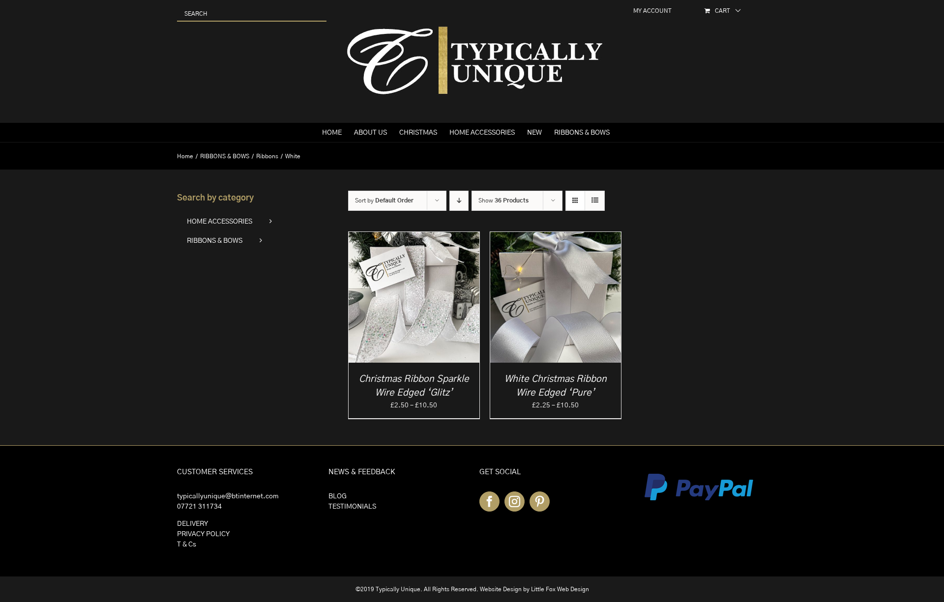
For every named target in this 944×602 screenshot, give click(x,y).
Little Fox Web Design (560, 589)
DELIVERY (192, 523)
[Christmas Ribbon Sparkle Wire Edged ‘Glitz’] (414, 236)
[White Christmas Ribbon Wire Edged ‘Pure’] (555, 236)
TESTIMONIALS (352, 506)
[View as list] (594, 200)
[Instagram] (514, 501)
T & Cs (186, 544)
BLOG (337, 496)
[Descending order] (459, 201)
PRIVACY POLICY (203, 534)
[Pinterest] (540, 501)
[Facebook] (489, 501)
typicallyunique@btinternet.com (228, 496)
